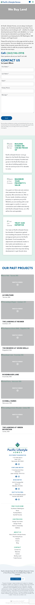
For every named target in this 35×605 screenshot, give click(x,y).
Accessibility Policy (21, 573)
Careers (17, 554)
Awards (17, 538)
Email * (4, 80)
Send (6, 118)
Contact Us (17, 549)
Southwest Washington (17, 508)
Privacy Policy (11, 573)
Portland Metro (17, 512)
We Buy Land (17, 556)
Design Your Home (17, 521)
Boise (17, 510)
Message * (5, 95)
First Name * (5, 66)
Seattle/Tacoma (17, 515)
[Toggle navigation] (32, 2)
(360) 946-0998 (15, 53)
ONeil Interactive (25, 602)
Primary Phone (6, 88)
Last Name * (5, 73)
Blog (17, 543)
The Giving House (17, 536)
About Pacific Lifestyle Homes (17, 534)
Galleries (17, 528)
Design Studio (17, 523)
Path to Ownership (17, 525)
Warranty (17, 551)
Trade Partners (17, 558)
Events (17, 541)
